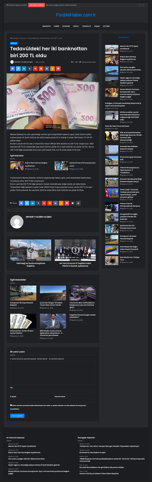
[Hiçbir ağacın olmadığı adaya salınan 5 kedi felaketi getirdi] (111, 81)
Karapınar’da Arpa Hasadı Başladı (21, 304)
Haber (56, 26)
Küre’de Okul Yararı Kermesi (117, 126)
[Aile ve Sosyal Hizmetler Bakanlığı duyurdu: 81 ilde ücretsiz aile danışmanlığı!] (111, 135)
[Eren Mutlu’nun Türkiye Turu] (111, 260)
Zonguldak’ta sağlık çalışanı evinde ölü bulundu (128, 216)
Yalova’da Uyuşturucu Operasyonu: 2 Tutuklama (129, 170)
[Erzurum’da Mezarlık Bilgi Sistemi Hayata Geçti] (111, 182)
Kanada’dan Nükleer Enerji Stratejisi (129, 147)
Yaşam (97, 26)
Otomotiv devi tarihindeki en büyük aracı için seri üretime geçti (82, 305)
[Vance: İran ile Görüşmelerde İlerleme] (111, 206)
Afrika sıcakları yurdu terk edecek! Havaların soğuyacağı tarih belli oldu (130, 116)
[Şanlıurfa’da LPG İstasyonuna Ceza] (61, 165)
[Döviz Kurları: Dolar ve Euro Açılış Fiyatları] (23, 321)
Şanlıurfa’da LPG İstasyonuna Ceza (128, 226)
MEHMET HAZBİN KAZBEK (23, 62)
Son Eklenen (123, 37)
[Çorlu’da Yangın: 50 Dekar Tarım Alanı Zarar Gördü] (53, 293)
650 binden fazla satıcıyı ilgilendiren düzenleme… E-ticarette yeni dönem (51, 333)
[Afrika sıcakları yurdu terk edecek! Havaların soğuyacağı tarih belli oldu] (111, 115)
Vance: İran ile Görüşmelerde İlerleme (130, 204)
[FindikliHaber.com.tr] (76, 15)
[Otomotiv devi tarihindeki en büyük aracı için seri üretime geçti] (83, 293)
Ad (12, 388)
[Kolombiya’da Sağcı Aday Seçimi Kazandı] (111, 250)
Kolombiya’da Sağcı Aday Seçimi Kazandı (129, 248)
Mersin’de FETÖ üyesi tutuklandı (129, 47)
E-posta (13, 396)
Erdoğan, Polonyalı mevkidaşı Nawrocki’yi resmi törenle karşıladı (123, 104)
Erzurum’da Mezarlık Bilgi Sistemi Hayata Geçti (131, 180)
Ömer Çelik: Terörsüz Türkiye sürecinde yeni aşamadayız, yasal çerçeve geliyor (129, 193)
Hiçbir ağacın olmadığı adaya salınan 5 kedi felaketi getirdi (130, 80)
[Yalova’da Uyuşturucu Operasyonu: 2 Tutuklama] (111, 170)
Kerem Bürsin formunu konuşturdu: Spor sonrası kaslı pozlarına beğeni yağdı (130, 93)
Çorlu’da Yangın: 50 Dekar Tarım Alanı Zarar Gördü (51, 304)
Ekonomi (66, 26)
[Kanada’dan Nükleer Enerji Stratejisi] (111, 149)
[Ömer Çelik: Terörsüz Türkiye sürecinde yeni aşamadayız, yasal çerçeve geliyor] (111, 192)
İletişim (106, 26)
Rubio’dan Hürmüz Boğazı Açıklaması (128, 58)
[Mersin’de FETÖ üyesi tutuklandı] (111, 49)
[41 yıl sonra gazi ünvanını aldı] (111, 160)
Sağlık (76, 26)
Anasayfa (46, 26)
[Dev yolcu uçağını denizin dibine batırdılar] (111, 70)
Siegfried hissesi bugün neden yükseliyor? (83, 316)
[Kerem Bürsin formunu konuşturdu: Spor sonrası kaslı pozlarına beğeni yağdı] (111, 92)
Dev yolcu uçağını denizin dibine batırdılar (61, 5)
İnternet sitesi (60, 396)
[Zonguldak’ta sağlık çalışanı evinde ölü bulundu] (111, 217)
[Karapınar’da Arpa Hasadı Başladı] (23, 293)
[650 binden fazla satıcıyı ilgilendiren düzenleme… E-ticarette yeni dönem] (53, 321)
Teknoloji (86, 26)
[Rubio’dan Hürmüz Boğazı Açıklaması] (16, 165)
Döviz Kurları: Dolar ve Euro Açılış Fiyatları (21, 332)
